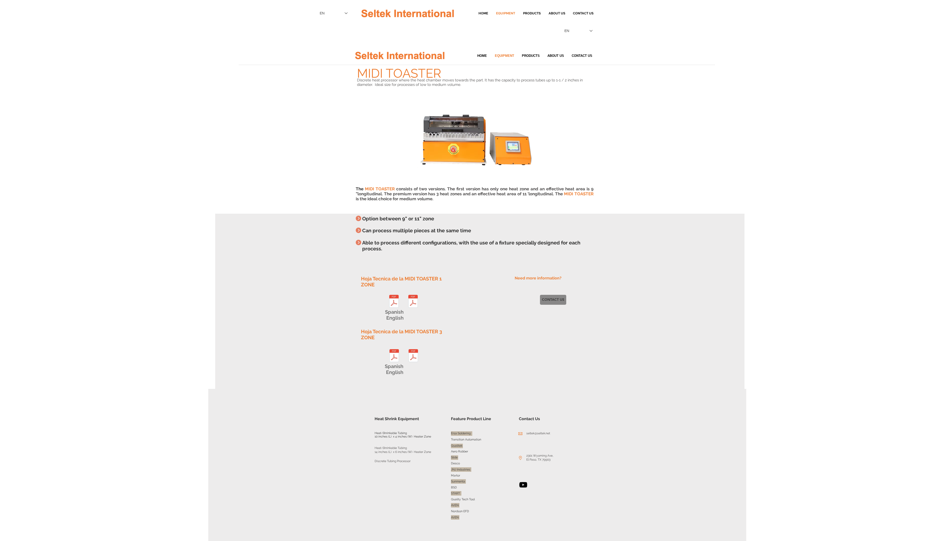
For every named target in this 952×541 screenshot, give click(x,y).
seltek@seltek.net (538, 433)
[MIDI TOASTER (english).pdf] (413, 302)
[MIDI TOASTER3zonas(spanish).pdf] (394, 356)
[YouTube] (523, 485)
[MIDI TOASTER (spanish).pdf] (394, 302)
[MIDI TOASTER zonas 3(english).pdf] (413, 356)
